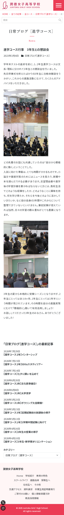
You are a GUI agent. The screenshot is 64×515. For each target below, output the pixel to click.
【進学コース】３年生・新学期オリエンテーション (28, 441)
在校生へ (27, 484)
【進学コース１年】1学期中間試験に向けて (25, 422)
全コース (28, 14)
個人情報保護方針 (41, 494)
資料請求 (28, 489)
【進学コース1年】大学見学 (17, 393)
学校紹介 (29, 476)
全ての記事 (16, 14)
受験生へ (45, 480)
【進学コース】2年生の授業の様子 (21, 432)
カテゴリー (9, 449)
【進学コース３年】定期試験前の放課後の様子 (27, 412)
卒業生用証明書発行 (45, 489)
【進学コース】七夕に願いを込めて (21, 374)
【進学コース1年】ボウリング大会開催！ (23, 403)
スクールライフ (21, 480)
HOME (5, 14)
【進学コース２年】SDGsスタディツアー (23, 364)
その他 (37, 484)
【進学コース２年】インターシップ (20, 354)
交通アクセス (15, 489)
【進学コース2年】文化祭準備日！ (20, 383)
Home (20, 476)
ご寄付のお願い (22, 494)
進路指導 (34, 480)
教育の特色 (41, 476)
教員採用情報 (32, 498)
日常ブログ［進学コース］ (46, 14)
